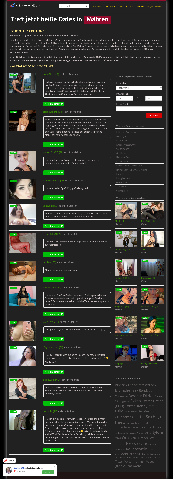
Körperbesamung (126, 427)
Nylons (157, 432)
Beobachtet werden (142, 385)
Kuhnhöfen (122, 161)
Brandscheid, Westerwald (129, 165)
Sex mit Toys (137, 457)
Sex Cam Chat (126, 7)
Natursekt (143, 432)
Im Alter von (122, 93)
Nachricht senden (53, 104)
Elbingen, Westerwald (127, 132)
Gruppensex (124, 417)
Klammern (142, 422)
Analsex (121, 384)
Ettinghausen (123, 178)
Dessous (135, 395)
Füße (119, 411)
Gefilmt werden (130, 411)
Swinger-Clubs (155, 458)
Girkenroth (121, 182)
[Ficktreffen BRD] (25, 7)
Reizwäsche (136, 443)
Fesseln (127, 401)
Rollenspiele (136, 448)
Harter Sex (143, 416)
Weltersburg (122, 148)
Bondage (145, 390)
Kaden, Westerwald (126, 144)
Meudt (119, 174)
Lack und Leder (150, 427)
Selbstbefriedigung (146, 454)
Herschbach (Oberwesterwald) (131, 169)
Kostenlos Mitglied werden (149, 7)
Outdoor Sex (145, 438)
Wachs (136, 466)
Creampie (121, 396)
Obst (118, 438)
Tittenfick (121, 461)
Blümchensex (126, 390)
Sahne (154, 450)
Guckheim (121, 153)
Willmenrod (122, 190)
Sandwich (118, 454)
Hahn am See (123, 157)
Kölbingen (121, 140)
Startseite (97, 7)
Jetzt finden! (155, 115)
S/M (150, 449)
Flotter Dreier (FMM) (139, 406)
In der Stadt (122, 104)
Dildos (148, 395)
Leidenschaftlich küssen (125, 433)
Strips (147, 457)
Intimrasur (130, 423)
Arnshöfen (121, 186)
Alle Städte (111, 7)
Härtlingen (121, 136)
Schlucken (129, 454)
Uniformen (137, 461)
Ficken (136, 400)
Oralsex (129, 437)
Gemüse (143, 411)
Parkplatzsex (120, 444)
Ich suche (121, 83)
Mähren (73, 74)
